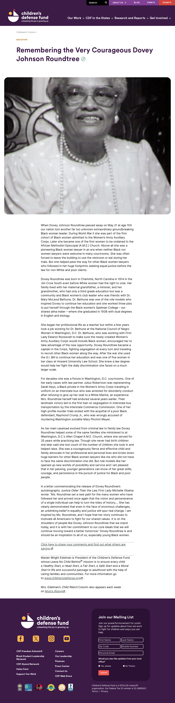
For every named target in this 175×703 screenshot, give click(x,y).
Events (151, 3)
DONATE (167, 3)
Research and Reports (130, 18)
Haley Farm (22, 669)
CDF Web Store (63, 676)
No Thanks (130, 666)
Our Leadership (63, 656)
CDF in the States (98, 18)
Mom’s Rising (53, 591)
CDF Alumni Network (27, 664)
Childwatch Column (25, 32)
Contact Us (61, 671)
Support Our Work (26, 674)
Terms (95, 691)
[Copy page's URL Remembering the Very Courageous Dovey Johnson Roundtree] (84, 59)
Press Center (62, 666)
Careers (59, 651)
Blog (137, 3)
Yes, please (106, 666)
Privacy (104, 691)
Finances (60, 661)
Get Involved (159, 18)
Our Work (75, 18)
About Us (118, 3)
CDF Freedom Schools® (29, 651)
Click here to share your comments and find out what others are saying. (83, 546)
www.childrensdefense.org (62, 578)
